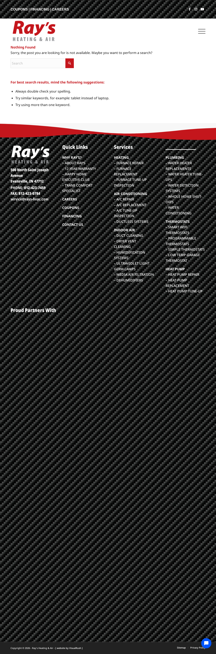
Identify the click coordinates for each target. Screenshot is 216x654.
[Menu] (200, 30)
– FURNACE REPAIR (129, 163)
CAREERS (60, 9)
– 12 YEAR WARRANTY (79, 168)
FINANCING (39, 9)
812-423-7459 (35, 187)
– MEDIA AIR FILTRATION (134, 274)
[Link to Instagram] (196, 9)
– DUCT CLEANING (128, 235)
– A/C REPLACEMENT (130, 205)
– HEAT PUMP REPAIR (182, 274)
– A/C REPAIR (124, 199)
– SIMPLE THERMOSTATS (185, 249)
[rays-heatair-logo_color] (34, 30)
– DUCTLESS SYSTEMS (131, 221)
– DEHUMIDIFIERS (128, 280)
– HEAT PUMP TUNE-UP (184, 291)
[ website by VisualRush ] (69, 648)
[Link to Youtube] (202, 9)
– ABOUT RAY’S (73, 163)
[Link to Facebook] (189, 9)
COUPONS (19, 9)
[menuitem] (200, 30)
